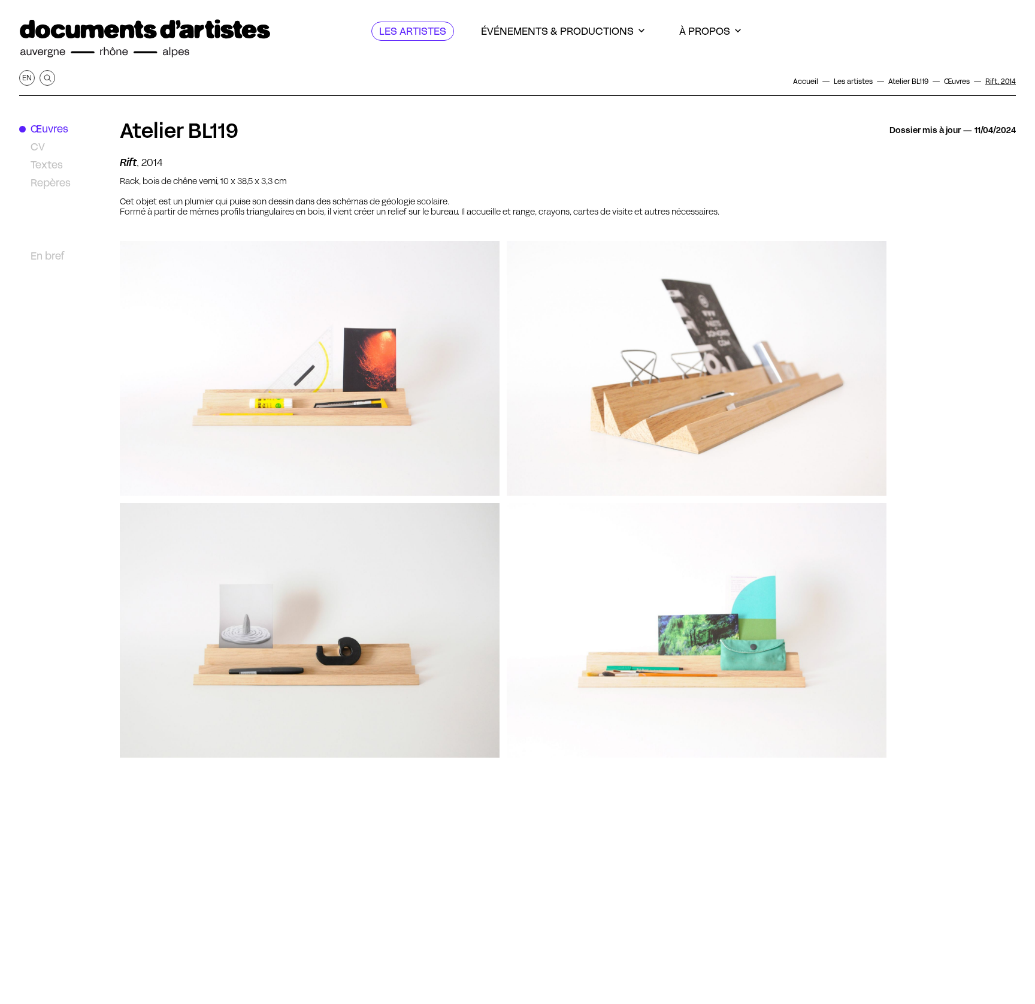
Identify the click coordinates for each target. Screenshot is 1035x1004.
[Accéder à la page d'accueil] (145, 38)
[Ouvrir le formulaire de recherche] (47, 78)
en (27, 78)
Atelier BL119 (179, 130)
